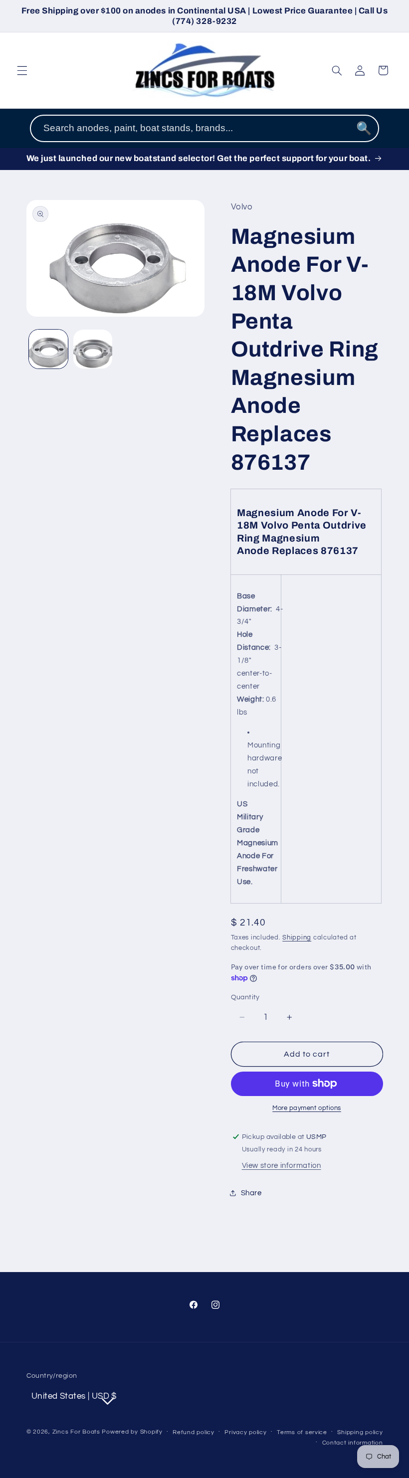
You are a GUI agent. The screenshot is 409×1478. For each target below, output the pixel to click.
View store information (281, 1165)
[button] (21, 70)
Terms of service (302, 1432)
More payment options (306, 1108)
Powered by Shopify (132, 1432)
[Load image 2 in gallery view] (92, 349)
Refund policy (193, 1432)
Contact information (352, 1443)
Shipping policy (360, 1432)
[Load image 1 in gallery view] (48, 349)
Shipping (296, 937)
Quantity (245, 997)
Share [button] (251, 1193)
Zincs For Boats (76, 1432)
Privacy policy (245, 1432)
